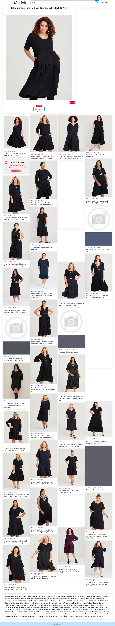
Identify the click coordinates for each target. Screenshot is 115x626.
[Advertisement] (75, 194)
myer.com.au (39, 109)
